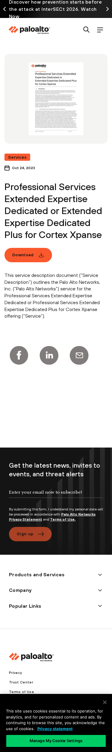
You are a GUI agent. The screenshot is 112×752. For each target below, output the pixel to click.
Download (23, 254)
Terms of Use (21, 692)
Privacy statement (55, 728)
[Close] (104, 702)
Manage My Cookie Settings (56, 740)
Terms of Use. (63, 519)
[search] (86, 30)
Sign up (25, 533)
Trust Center (21, 682)
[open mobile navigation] (100, 30)
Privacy (15, 673)
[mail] (79, 355)
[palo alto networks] (29, 30)
